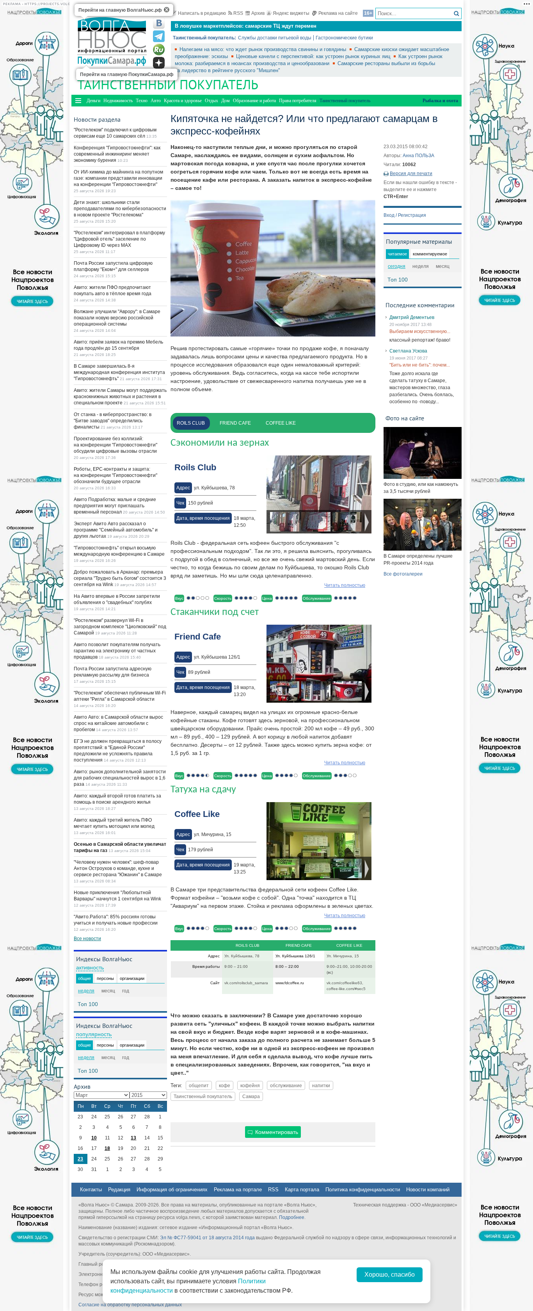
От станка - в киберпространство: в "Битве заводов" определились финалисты (112, 421)
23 (80, 1159)
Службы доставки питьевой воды (274, 38)
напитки (321, 1085)
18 (107, 1148)
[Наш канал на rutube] (159, 49)
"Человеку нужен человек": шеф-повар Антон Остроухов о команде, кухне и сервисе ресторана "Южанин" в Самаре (118, 868)
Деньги (93, 100)
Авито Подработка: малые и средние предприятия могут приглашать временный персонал (115, 506)
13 (133, 1138)
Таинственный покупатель (203, 1096)
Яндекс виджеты (291, 13)
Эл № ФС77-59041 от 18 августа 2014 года (207, 1237)
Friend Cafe (235, 423)
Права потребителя (297, 100)
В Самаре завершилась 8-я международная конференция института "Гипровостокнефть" (119, 372)
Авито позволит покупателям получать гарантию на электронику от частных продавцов (117, 651)
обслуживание (286, 1085)
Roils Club (191, 423)
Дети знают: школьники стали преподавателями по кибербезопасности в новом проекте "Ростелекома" (120, 209)
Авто (156, 100)
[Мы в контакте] (159, 23)
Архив (258, 13)
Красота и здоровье (183, 100)
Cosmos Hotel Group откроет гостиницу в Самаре (236, 30)
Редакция (119, 1189)
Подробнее (291, 1217)
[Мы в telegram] (159, 36)
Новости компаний (427, 1189)
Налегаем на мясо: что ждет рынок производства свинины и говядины (263, 49)
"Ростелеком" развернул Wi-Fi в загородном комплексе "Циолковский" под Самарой (120, 627)
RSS (238, 13)
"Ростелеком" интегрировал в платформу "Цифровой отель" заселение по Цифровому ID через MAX (119, 239)
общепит (199, 1085)
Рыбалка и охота (440, 100)
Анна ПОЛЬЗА (418, 155)
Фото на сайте (405, 418)
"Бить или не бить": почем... (419, 365)
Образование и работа (254, 100)
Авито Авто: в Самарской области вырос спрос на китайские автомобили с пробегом (118, 723)
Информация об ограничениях (172, 1189)
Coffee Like (281, 423)
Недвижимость (118, 100)
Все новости (87, 938)
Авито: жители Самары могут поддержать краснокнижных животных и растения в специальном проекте (120, 397)
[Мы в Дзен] (159, 63)
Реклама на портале (238, 1189)
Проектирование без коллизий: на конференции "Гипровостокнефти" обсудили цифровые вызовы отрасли (115, 445)
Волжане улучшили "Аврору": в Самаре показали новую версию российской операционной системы (117, 318)
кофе (224, 1085)
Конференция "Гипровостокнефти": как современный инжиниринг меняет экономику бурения (117, 154)
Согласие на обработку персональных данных (130, 1304)
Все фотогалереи (403, 574)
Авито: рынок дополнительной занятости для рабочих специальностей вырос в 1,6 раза (120, 778)
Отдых (211, 100)
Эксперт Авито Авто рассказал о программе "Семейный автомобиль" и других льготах (116, 530)
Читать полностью (344, 585)
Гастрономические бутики (344, 38)
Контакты (91, 1189)
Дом (225, 100)
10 (94, 1138)
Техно (141, 100)
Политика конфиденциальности (362, 1189)
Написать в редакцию (202, 13)
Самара (251, 1096)
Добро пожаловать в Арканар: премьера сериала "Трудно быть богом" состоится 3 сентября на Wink (120, 578)
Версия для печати (411, 173)
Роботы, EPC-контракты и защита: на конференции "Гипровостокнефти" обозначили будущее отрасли (115, 475)
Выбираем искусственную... (419, 331)
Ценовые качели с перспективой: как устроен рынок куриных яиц (314, 56)
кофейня (250, 1085)
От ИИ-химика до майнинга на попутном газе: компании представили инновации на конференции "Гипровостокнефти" (118, 178)
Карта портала (302, 1189)
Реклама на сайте (338, 13)
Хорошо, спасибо (389, 1274)
